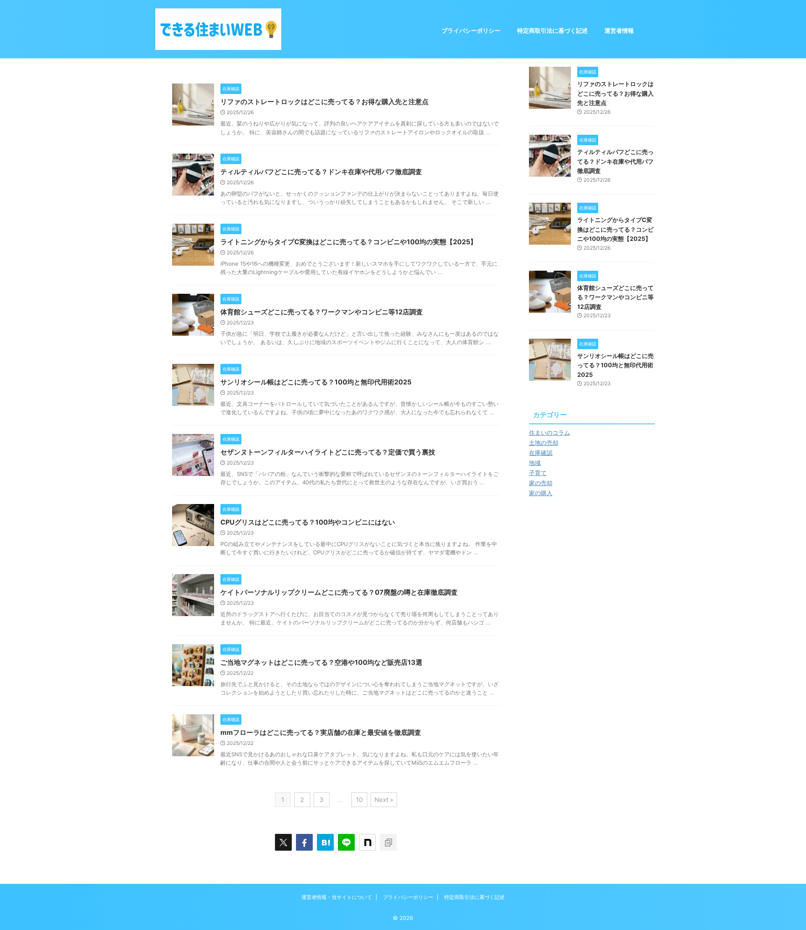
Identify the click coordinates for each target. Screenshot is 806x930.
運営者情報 (619, 30)
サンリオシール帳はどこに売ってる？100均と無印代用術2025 (315, 382)
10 (359, 800)
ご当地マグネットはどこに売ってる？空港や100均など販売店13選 (321, 662)
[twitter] (283, 842)
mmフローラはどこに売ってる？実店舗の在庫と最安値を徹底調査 (320, 732)
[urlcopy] (388, 842)
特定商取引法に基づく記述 (552, 30)
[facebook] (304, 842)
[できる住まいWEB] (325, 842)
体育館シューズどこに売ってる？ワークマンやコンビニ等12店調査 (321, 312)
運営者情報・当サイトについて (336, 897)
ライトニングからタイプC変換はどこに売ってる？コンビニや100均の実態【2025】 (348, 242)
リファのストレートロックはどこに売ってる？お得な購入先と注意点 (324, 101)
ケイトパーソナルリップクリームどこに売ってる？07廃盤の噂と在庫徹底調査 (339, 592)
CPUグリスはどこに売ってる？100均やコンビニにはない (307, 522)
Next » (383, 800)
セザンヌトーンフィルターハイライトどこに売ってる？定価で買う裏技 (327, 452)
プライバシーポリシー (471, 30)
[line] (346, 842)
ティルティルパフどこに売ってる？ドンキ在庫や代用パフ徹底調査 (321, 171)
